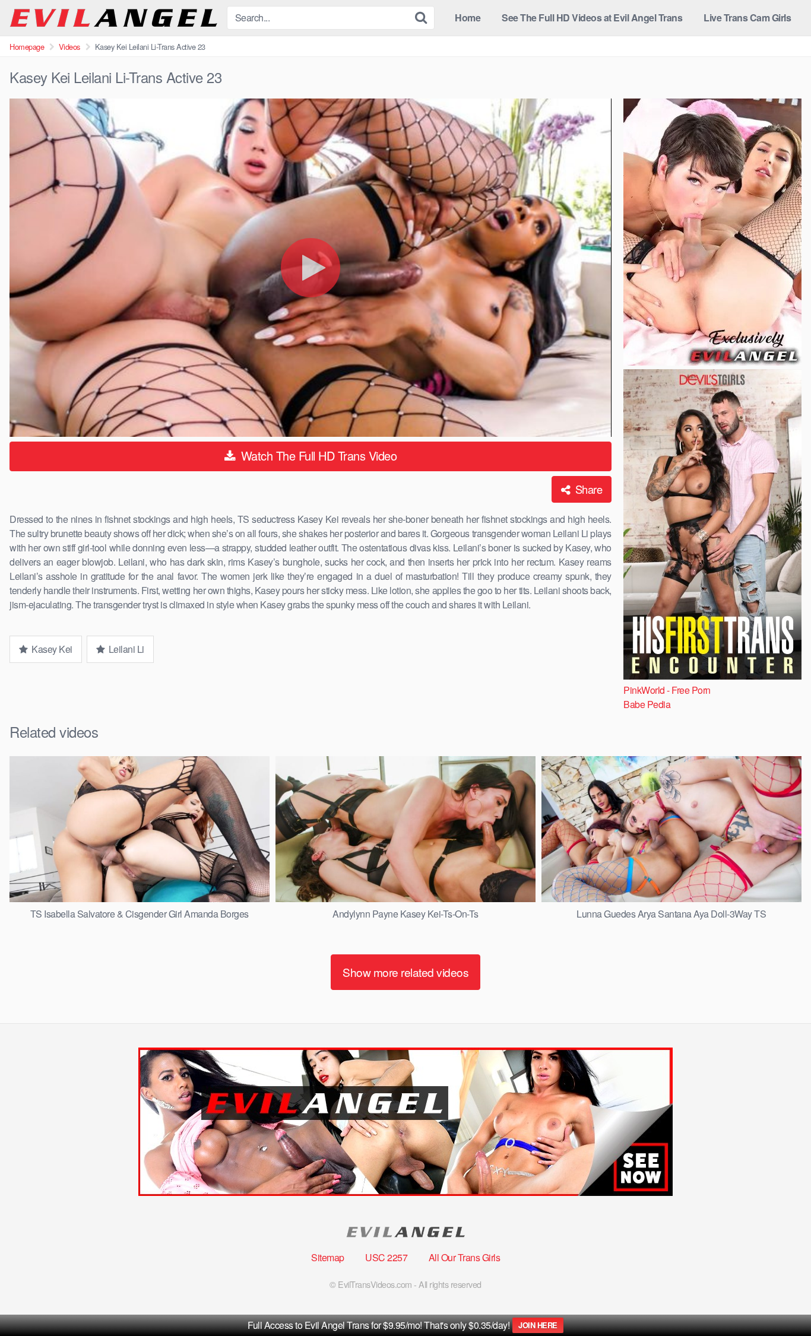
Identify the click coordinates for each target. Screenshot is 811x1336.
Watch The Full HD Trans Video (317, 455)
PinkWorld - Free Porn (667, 690)
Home (467, 17)
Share (587, 489)
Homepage (26, 46)
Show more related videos (405, 972)
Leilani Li (125, 649)
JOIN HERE (537, 1325)
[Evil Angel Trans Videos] (113, 18)
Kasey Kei (51, 649)
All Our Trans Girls (464, 1257)
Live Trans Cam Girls (747, 17)
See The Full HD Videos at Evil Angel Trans (592, 17)
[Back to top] (778, 1298)
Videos (69, 46)
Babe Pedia (646, 704)
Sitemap (327, 1257)
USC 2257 (386, 1257)
